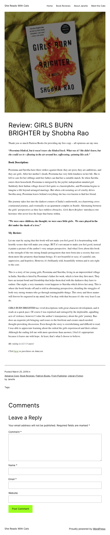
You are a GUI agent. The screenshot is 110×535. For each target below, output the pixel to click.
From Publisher (59, 375)
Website (13, 493)
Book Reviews (27, 375)
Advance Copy (12, 375)
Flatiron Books (43, 375)
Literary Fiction (75, 375)
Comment (15, 431)
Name (12, 465)
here (16, 351)
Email (12, 479)
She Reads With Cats (17, 5)
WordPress (99, 528)
